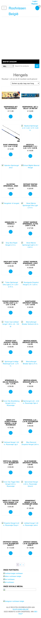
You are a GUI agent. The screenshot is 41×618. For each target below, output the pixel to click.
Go (37, 66)
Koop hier (11, 116)
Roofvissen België (20, 609)
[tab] (20, 61)
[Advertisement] (20, 38)
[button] (20, 61)
